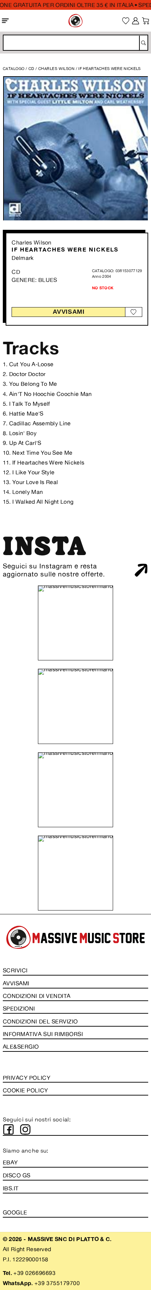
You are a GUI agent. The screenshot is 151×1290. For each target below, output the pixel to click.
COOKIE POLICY (25, 1090)
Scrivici (15, 970)
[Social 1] (8, 1129)
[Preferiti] (126, 21)
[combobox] (75, 42)
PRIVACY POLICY (26, 1077)
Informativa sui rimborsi (43, 1033)
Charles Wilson (31, 242)
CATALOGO (14, 68)
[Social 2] (25, 1129)
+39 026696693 (34, 1272)
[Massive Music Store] (75, 20)
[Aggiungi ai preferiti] (133, 311)
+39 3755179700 (57, 1283)
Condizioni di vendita (37, 995)
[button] (5, 20)
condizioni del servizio (40, 1021)
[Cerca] (143, 43)
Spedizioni (19, 1008)
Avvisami (68, 311)
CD (31, 68)
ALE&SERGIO (21, 1046)
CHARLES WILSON (57, 68)
